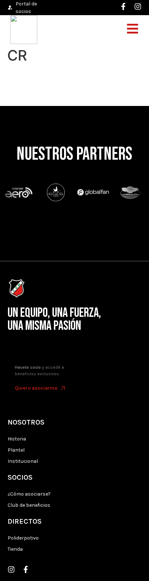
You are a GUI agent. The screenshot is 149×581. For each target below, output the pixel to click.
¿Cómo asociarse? (29, 494)
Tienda (15, 549)
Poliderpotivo (23, 538)
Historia (17, 439)
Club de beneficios (29, 505)
